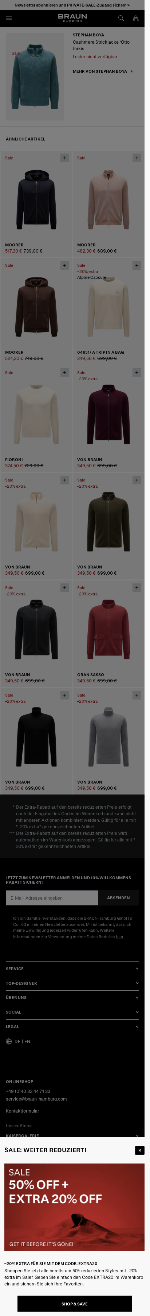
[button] (72, 658)
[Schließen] (139, 1150)
